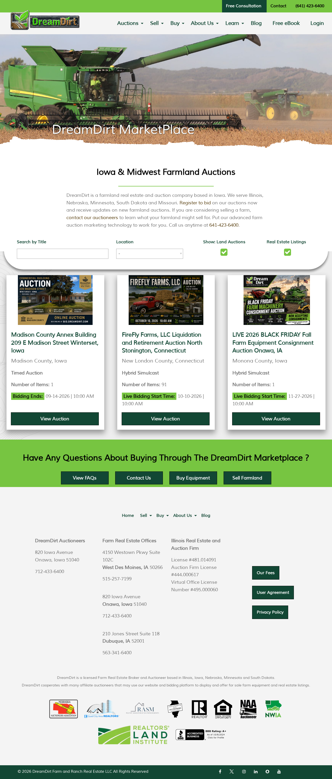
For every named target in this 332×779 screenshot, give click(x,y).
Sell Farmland (247, 478)
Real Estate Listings (286, 242)
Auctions (128, 23)
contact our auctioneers (92, 217)
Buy (174, 23)
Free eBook (286, 23)
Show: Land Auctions (224, 242)
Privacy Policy (270, 612)
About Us (202, 23)
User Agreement (273, 592)
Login (317, 23)
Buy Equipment (193, 478)
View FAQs (84, 478)
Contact (278, 6)
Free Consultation (243, 6)
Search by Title (31, 242)
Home (128, 515)
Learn (232, 23)
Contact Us (139, 478)
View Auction (54, 419)
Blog (256, 23)
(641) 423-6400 (309, 6)
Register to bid (195, 203)
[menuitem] (128, 23)
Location (125, 242)
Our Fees (266, 572)
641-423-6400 (223, 225)
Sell (154, 23)
